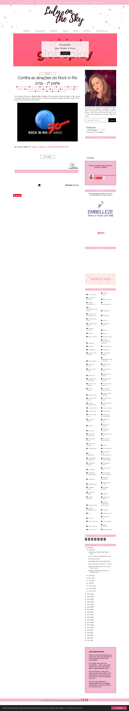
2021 (88, 604)
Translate (100, 132)
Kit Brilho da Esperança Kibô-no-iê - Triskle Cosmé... (99, 571)
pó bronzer (92, 448)
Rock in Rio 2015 (67, 89)
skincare (91, 479)
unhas (90, 518)
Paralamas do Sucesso (34, 89)
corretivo (106, 349)
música (71, 87)
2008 (88, 638)
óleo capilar (92, 526)
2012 (88, 627)
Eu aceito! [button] (119, 708)
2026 (88, 547)
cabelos (91, 343)
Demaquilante (106, 304)
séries (105, 494)
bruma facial (107, 336)
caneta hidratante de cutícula (106, 341)
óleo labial (92, 529)
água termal (107, 521)
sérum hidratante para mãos (105, 503)
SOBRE (31, 2)
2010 (88, 632)
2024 (88, 596)
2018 (88, 612)
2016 (88, 617)
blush (105, 333)
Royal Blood (41, 91)
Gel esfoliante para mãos (92, 309)
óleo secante (107, 529)
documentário (65, 45)
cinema (90, 346)
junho (90, 578)
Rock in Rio (55, 89)
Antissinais (92, 294)
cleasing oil (107, 346)
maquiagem (92, 411)
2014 (88, 622)
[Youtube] (103, 2)
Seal (49, 91)
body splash (92, 336)
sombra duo (92, 484)
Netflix (105, 320)
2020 (88, 607)
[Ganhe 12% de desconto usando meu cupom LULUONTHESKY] (100, 240)
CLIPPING (40, 2)
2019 (88, 609)
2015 (88, 620)
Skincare (53, 31)
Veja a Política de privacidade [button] (73, 708)
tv (89, 513)
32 (72, 165)
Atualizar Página (74, 700)
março (91, 586)
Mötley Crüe (61, 87)
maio (90, 580)
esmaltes (91, 375)
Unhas (65, 31)
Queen (46, 89)
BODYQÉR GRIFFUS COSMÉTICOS (99, 561)
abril (90, 583)
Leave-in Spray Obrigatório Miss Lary (99, 556)
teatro (105, 510)
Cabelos (26, 31)
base (104, 330)
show (55, 91)
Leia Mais (65, 53)
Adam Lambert (23, 87)
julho (90, 575)
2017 (88, 614)
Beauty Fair (107, 299)
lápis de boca (107, 408)
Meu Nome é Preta (94, 559)
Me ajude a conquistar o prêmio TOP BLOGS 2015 (49, 147)
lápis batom (92, 408)
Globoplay (106, 310)
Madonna (106, 315)
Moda (75, 31)
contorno (91, 349)
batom (90, 333)
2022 (88, 602)
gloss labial (92, 395)
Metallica (51, 87)
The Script (63, 91)
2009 (88, 635)
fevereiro (91, 588)
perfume (91, 430)
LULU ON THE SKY (46, 700)
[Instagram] (92, 2)
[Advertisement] (100, 261)
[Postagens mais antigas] (72, 186)
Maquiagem (40, 31)
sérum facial (92, 505)
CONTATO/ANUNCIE (53, 2)
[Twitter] (96, 2)
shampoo (91, 469)
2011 (88, 630)
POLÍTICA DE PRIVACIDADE (74, 2)
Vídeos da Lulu (101, 31)
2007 (88, 640)
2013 (88, 625)
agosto (91, 550)
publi (105, 445)
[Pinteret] (99, 2)
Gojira (43, 87)
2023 (88, 599)
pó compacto (107, 448)
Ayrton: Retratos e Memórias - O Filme (99, 564)
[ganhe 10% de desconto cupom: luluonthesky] (100, 223)
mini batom (107, 411)
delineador (92, 361)
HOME (23, 2)
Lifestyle (86, 31)
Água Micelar (93, 521)
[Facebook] (88, 2)
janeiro (91, 591)
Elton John (34, 87)
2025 (88, 594)
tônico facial (107, 513)
